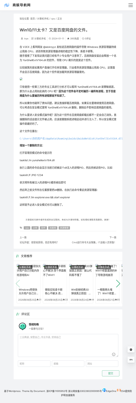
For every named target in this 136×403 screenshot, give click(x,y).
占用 (35, 228)
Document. (40, 391)
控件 (43, 228)
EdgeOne (111, 391)
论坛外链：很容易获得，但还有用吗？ (39, 242)
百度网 (53, 228)
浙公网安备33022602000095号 (85, 391)
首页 (32, 18)
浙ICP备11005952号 (56, 391)
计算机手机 (43, 18)
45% (131, 360)
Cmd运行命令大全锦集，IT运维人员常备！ (94, 242)
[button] (118, 284)
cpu (53, 18)
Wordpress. (15, 391)
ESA (123, 391)
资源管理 (64, 228)
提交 (110, 373)
